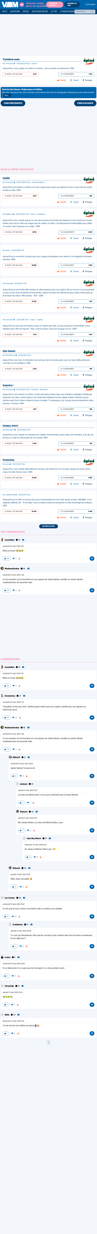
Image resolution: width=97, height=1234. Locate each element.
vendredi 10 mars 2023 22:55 (14, 964)
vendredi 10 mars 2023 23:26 (22, 764)
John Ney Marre (34, 839)
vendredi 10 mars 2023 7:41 (13, 702)
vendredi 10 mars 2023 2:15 (13, 546)
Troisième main (11, 59)
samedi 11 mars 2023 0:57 (27, 818)
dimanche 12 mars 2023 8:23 (35, 845)
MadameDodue (12, 569)
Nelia (7, 1015)
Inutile (6, 178)
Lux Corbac (10, 898)
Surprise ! (8, 385)
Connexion (90, 5)
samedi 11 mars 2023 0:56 (20, 875)
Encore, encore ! (48, 526)
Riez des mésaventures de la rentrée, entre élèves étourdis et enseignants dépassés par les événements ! (48, 93)
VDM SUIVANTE (85, 103)
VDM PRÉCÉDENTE (13, 103)
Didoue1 (24, 812)
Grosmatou (10, 696)
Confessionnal (67, 12)
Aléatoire (15, 12)
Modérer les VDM (72, 4)
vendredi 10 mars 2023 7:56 (13, 575)
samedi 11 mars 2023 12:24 (12, 992)
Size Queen (9, 351)
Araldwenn (18, 925)
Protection (8, 460)
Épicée (26, 12)
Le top (54, 12)
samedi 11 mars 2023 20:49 (21, 931)
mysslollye (10, 540)
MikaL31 (16, 758)
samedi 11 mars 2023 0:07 (27, 790)
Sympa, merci (10, 426)
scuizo (8, 957)
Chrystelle (9, 986)
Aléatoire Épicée (40, 12)
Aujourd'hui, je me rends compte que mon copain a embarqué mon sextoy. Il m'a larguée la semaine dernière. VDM (47, 258)
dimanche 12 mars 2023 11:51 (13, 1021)
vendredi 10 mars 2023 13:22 (13, 904)
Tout (4, 12)
